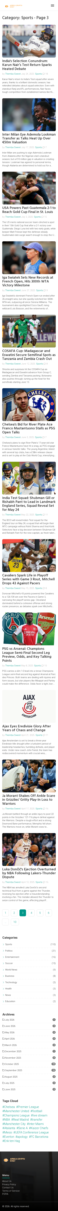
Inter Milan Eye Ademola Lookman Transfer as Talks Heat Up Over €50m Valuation (29, 138)
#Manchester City (14, 1124)
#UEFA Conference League (31, 1132)
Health (8, 988)
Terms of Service (11, 1191)
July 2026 (9, 1019)
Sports (38, 73)
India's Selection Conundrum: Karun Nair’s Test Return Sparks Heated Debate (27, 65)
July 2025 (9, 1083)
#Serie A (22, 1128)
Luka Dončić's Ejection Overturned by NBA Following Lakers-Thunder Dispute (29, 873)
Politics (8, 950)
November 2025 (12, 1057)
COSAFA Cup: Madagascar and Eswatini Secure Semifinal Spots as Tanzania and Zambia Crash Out (29, 355)
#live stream (39, 1115)
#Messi (7, 1132)
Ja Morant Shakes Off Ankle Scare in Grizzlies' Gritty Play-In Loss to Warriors (28, 800)
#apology (21, 1137)
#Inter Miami (35, 1124)
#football (36, 1111)
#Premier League (27, 1107)
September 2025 (13, 1070)
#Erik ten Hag (11, 1141)
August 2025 (10, 1076)
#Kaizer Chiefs (38, 1128)
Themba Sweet (13, 73)
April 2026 (9, 1038)
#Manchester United (15, 1111)
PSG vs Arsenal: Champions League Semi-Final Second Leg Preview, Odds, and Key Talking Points (26, 654)
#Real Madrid (20, 1119)
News (8, 995)
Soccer (9, 963)
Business (9, 976)
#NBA (6, 1119)
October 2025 (11, 1064)
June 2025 (9, 1089)
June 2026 (9, 1026)
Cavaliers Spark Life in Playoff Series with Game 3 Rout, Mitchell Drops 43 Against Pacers (28, 579)
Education (10, 1001)
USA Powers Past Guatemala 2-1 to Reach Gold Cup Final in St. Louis (29, 210)
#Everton (8, 1137)
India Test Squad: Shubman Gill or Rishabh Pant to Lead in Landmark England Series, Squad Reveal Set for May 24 (28, 504)
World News (11, 969)
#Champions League (16, 1115)
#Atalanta (8, 1128)
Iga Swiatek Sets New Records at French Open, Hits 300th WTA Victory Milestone (27, 281)
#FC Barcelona (38, 1137)
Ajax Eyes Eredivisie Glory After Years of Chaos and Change (26, 728)
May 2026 (9, 1032)
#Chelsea (8, 1107)
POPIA (5, 1194)
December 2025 (12, 1051)
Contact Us (8, 1187)
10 (14, 921)
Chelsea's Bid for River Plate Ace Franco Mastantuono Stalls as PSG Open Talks (28, 428)
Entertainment (12, 957)
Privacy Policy (9, 1184)
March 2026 (10, 1045)
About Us (6, 1181)
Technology (11, 982)
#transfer (36, 1119)
